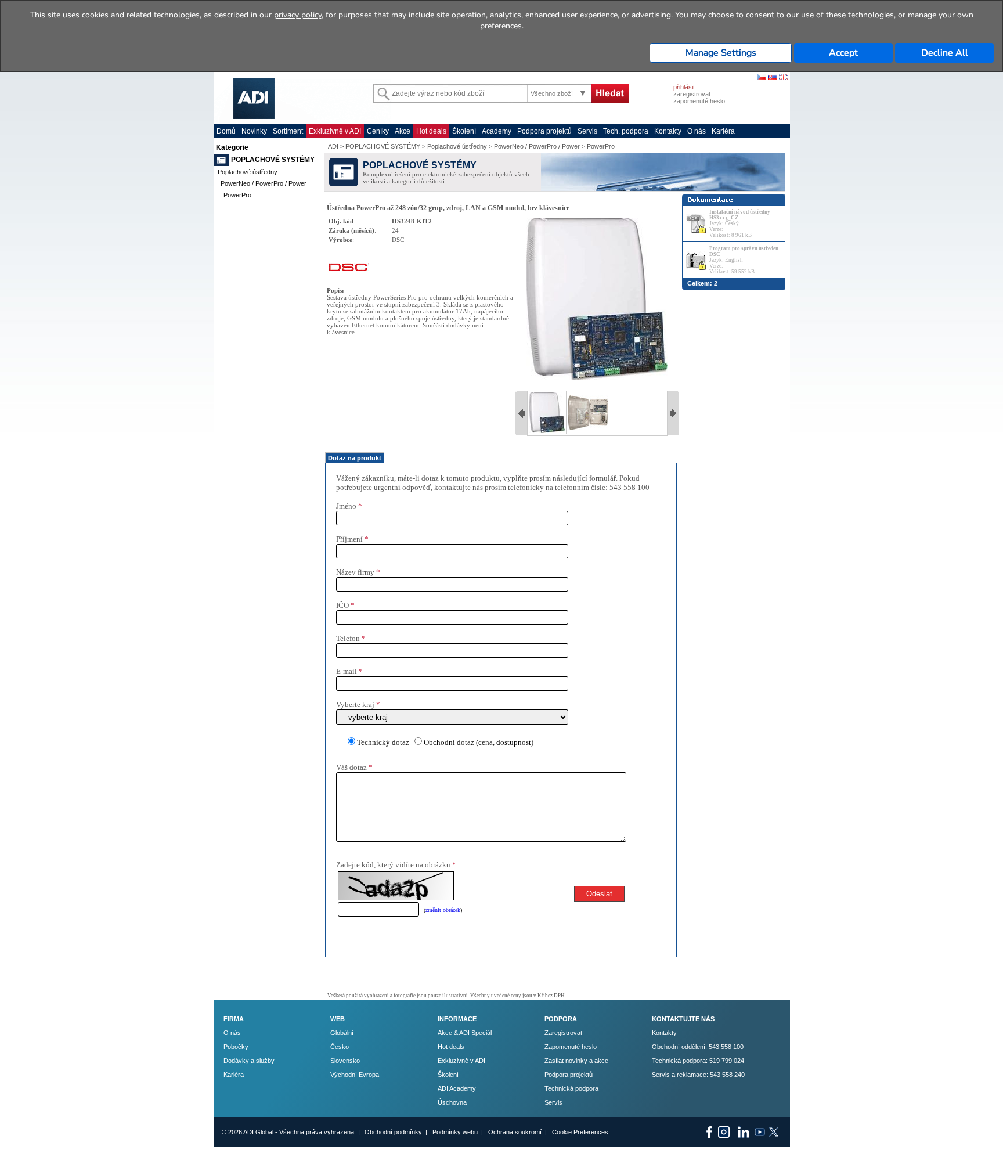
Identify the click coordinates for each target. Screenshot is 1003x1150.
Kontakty (667, 131)
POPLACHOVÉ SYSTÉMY (273, 160)
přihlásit (684, 87)
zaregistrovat (691, 94)
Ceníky (378, 131)
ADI (333, 146)
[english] (783, 77)
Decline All (944, 52)
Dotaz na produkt (354, 458)
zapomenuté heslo (699, 101)
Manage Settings (720, 52)
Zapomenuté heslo (570, 1046)
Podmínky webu (455, 1132)
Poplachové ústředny (247, 171)
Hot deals (431, 131)
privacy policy (298, 14)
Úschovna (452, 1102)
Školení (464, 131)
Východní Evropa (354, 1074)
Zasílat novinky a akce (576, 1060)
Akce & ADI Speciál (465, 1032)
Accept (843, 52)
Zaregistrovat (563, 1032)
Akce (402, 131)
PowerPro (237, 195)
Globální (341, 1032)
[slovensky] (772, 77)
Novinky (254, 131)
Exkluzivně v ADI (335, 131)
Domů (226, 131)
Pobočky (235, 1046)
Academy (496, 131)
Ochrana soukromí (515, 1132)
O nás (696, 131)
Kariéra (723, 131)
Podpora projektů (544, 131)
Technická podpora (571, 1088)
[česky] (761, 77)
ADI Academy (457, 1088)
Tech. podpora (625, 131)
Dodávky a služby (249, 1060)
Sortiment (288, 131)
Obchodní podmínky (393, 1132)
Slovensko (345, 1060)
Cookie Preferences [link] (580, 1132)
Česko (339, 1046)
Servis (587, 131)
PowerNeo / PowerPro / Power (263, 183)
